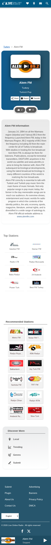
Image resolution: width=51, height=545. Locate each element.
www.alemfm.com (25, 216)
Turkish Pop (25, 92)
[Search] (47, 3)
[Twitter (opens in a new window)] (29, 531)
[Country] (40, 3)
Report (26, 98)
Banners (33, 493)
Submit (8, 487)
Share (16, 98)
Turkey (6, 47)
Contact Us (10, 506)
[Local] (34, 3)
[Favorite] (27, 3)
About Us (9, 499)
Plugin (8, 493)
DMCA (32, 506)
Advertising (34, 487)
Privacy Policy (36, 499)
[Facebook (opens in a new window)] (22, 531)
